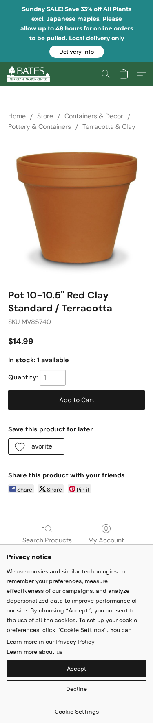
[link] (76, 708)
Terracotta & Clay (108, 126)
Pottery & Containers (39, 126)
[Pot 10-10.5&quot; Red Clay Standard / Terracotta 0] (76, 208)
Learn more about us (34, 651)
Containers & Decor (93, 116)
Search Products (47, 540)
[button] (76, 52)
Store (45, 116)
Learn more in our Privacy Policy (51, 641)
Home (17, 116)
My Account (106, 540)
